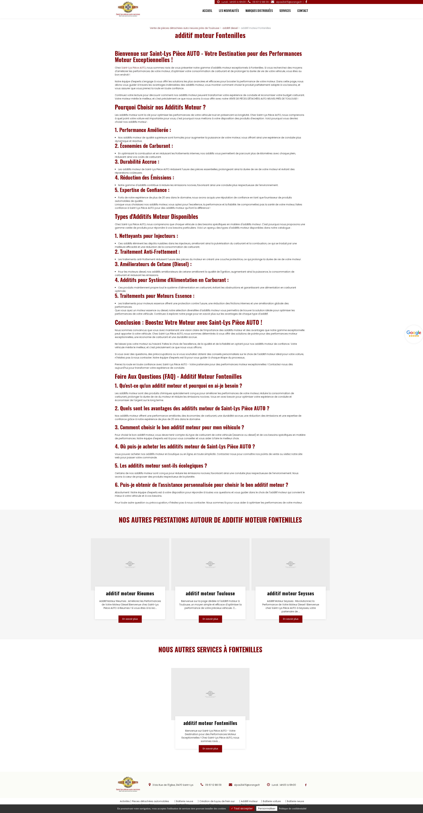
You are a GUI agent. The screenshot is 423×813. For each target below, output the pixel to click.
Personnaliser (267, 808)
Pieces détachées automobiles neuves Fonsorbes (150, 803)
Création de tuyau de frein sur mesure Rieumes (217, 803)
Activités (125, 801)
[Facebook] (306, 2)
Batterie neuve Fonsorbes (295, 803)
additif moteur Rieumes (130, 593)
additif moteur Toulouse (210, 593)
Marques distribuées (259, 10)
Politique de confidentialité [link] (293, 808)
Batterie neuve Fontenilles (184, 803)
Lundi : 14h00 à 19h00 (233, 2)
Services (285, 10)
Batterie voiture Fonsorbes (272, 803)
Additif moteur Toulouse (249, 803)
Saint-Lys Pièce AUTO (133, 67)
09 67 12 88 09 (213, 785)
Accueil (207, 10)
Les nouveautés (229, 10)
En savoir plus (130, 619)
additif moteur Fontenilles (210, 723)
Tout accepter (243, 808)
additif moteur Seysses (290, 593)
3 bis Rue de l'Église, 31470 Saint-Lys (172, 785)
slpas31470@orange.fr (288, 2)
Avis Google (414, 334)
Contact (302, 10)
